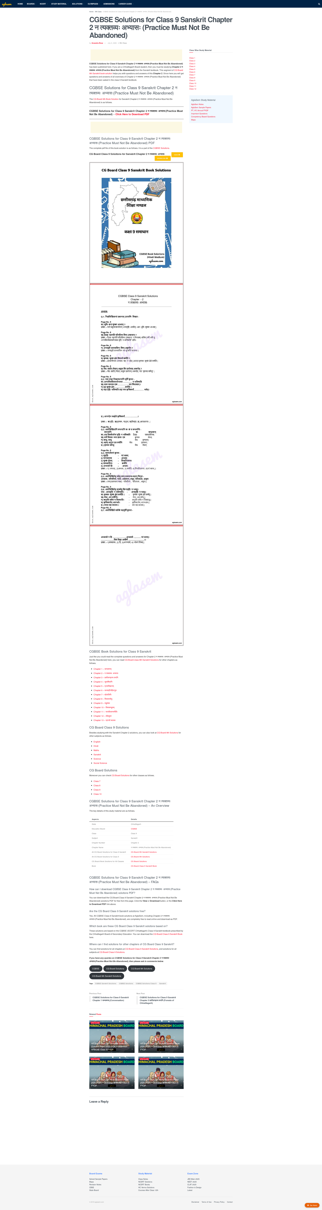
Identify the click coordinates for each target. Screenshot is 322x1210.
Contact (230, 1202)
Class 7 (97, 781)
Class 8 (97, 785)
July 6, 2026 (112, 43)
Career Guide (125, 4)
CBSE (91, 1187)
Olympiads (93, 4)
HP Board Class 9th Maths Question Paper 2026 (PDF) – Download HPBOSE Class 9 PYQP (159, 1082)
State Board (94, 1190)
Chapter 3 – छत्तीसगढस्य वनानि (106, 677)
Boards (30, 4)
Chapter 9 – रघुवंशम (102, 703)
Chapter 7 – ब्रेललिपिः (103, 694)
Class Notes (143, 1179)
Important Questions (199, 113)
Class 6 (192, 72)
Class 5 (192, 69)
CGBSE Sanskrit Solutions (105, 983)
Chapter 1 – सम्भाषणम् (102, 668)
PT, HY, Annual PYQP (199, 110)
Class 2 (192, 60)
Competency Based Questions (203, 116)
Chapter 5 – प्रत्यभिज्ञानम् (104, 686)
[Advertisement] (136, 55)
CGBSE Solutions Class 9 (146, 983)
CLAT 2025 (191, 1184)
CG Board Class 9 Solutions (112, 952)
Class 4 (192, 66)
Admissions (108, 4)
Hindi (96, 745)
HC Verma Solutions (146, 1187)
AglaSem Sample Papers (201, 107)
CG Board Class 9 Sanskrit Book (144, 866)
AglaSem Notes (197, 104)
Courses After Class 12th (148, 1190)
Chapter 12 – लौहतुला (103, 715)
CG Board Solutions (120, 775)
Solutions (77, 4)
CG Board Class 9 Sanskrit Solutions (141, 948)
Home (20, 4)
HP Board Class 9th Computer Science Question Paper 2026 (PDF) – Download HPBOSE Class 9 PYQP (109, 1046)
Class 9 (97, 789)
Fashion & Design (194, 1187)
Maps (193, 119)
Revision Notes (95, 1184)
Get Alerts (313, 1205)
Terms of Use (206, 1202)
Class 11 (192, 86)
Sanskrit (97, 754)
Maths (96, 750)
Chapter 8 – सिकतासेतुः (103, 698)
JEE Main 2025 (193, 1179)
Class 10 (98, 794)
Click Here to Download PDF (132, 114)
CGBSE (134, 828)
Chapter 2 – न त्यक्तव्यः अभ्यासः (106, 673)
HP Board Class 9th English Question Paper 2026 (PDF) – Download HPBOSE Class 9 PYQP (160, 1046)
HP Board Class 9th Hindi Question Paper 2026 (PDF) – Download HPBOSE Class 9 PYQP (110, 1082)
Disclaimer (195, 1202)
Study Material (59, 4)
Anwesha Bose (97, 43)
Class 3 (192, 63)
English (97, 741)
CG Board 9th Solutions (167, 732)
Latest (189, 1190)
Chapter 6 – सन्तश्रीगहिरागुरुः (105, 690)
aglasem (6, 3)
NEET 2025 (192, 1181)
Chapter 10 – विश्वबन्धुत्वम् (104, 707)
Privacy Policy (219, 1202)
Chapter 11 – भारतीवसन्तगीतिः (106, 711)
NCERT (43, 4)
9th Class (98, 11)
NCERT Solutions (145, 1181)
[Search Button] (319, 4)
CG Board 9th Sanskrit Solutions (144, 852)
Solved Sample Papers (98, 1179)
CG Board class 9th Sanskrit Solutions (142, 659)
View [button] (176, 155)
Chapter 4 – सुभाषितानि (103, 681)
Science (97, 758)
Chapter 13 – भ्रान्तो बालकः (105, 720)
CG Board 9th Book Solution (106, 99)
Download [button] (161, 158)
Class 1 (192, 58)
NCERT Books (144, 1184)
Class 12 (192, 88)
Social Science (100, 763)
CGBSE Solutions (161, 148)
